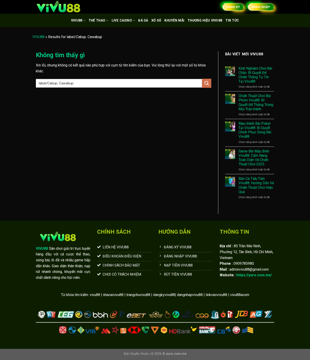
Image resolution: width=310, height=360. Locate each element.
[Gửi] (206, 83)
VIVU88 (76, 20)
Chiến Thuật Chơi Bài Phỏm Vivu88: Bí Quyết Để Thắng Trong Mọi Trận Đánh (256, 102)
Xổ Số (156, 20)
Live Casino (122, 20)
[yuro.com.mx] (58, 7)
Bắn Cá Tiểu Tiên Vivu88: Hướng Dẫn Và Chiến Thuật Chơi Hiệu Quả (256, 185)
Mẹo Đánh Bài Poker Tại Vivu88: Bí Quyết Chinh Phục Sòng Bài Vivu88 (255, 130)
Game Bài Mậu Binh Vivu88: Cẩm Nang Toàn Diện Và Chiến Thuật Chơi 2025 (254, 158)
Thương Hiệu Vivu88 (204, 20)
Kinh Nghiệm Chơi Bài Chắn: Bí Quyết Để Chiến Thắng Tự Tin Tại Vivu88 (255, 75)
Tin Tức (232, 20)
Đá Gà (143, 20)
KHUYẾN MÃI (174, 20)
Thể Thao (97, 20)
